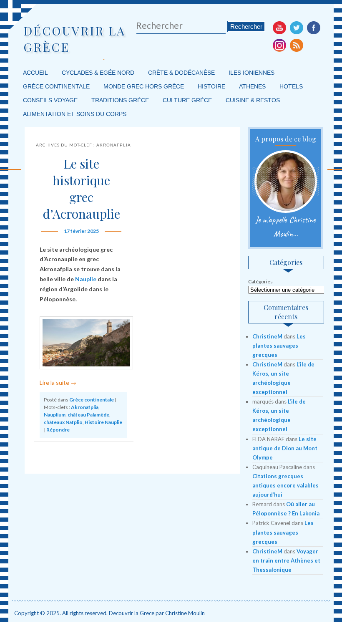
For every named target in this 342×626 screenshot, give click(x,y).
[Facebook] (313, 27)
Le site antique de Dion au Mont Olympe (284, 448)
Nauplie (85, 279)
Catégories (260, 281)
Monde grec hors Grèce (143, 86)
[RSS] (296, 45)
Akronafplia (84, 407)
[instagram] (279, 45)
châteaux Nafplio (63, 422)
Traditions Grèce (120, 100)
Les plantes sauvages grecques (279, 345)
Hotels (291, 86)
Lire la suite (58, 382)
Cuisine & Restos (253, 100)
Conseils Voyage (50, 100)
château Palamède (88, 414)
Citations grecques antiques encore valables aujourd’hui (285, 485)
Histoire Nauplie (103, 422)
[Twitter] (296, 27)
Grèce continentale (56, 86)
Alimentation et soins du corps (74, 114)
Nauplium (54, 414)
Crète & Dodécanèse (181, 72)
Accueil (35, 72)
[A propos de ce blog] (285, 181)
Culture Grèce (187, 100)
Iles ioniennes (251, 72)
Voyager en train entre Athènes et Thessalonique (286, 560)
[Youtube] (279, 27)
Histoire (211, 86)
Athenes (252, 86)
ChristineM (267, 336)
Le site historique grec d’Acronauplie (81, 188)
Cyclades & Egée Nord (98, 72)
